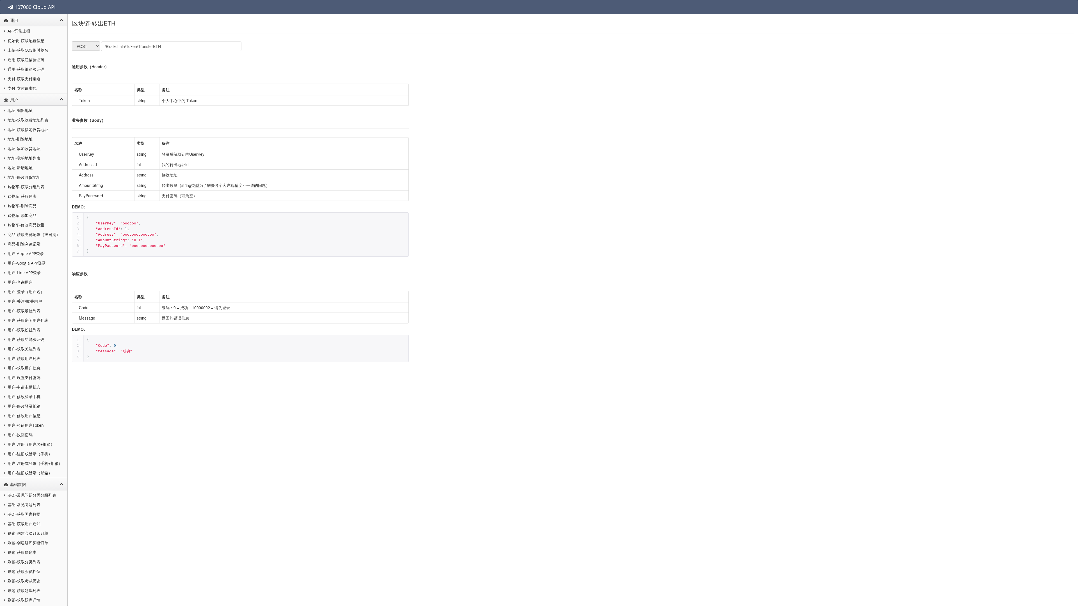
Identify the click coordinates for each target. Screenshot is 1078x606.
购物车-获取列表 (21, 196)
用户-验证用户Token (25, 425)
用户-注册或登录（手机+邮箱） (34, 463)
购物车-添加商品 (21, 215)
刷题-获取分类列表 (23, 561)
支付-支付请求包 (21, 88)
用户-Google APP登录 (26, 263)
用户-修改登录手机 (23, 396)
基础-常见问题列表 (23, 504)
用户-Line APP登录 (23, 272)
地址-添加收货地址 (23, 148)
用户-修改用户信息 (23, 415)
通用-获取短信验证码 (25, 59)
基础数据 (17, 484)
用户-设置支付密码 (23, 377)
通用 (13, 20)
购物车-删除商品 (21, 205)
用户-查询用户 (19, 282)
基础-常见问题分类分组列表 (31, 495)
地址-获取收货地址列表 (27, 120)
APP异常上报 (18, 31)
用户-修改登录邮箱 (23, 406)
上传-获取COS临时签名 (27, 50)
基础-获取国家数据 (23, 514)
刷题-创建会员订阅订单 (27, 533)
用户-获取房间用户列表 (27, 320)
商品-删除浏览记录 (23, 244)
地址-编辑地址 (19, 110)
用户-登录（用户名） (25, 291)
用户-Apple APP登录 (25, 253)
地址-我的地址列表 (23, 158)
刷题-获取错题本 (21, 552)
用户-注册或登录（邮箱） (29, 473)
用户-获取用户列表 (23, 358)
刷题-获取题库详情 (23, 600)
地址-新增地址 (19, 167)
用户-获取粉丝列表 (23, 329)
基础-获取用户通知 (23, 523)
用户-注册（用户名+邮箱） (30, 444)
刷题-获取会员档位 (23, 571)
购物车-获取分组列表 (25, 186)
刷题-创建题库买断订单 (27, 542)
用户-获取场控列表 (23, 310)
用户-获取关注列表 (23, 349)
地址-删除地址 (19, 139)
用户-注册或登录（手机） (29, 453)
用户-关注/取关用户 (24, 301)
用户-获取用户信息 (23, 368)
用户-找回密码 (19, 434)
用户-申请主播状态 (23, 387)
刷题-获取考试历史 (23, 581)
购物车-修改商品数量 (25, 225)
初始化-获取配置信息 (25, 40)
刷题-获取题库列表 (23, 590)
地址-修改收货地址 (23, 177)
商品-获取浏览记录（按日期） (33, 234)
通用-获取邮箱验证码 (25, 69)
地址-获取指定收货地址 (27, 129)
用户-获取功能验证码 (25, 339)
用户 (13, 99)
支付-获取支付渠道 (23, 78)
